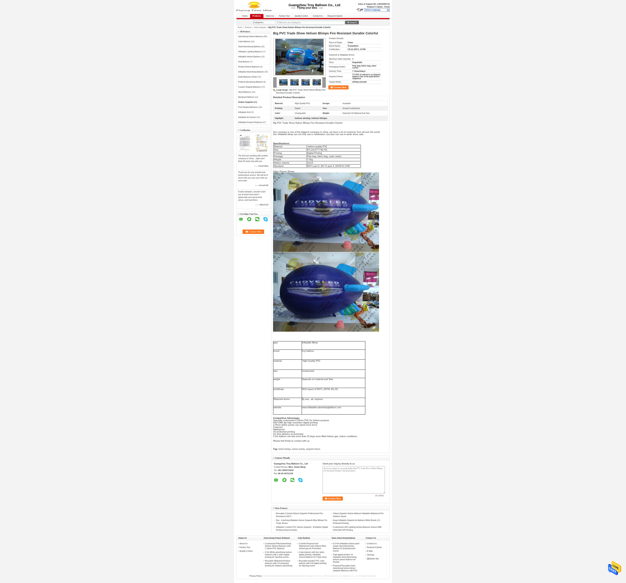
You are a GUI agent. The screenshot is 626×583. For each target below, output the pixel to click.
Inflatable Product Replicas (250, 122)
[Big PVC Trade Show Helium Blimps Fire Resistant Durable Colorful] (299, 57)
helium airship (298, 449)
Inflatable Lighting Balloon (249, 51)
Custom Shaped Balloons (249, 87)
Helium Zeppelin (260, 27)
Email (387, 7)
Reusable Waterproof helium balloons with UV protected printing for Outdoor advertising (278, 563)
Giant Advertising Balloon (249, 46)
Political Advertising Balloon (250, 82)
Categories (258, 22)
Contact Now (340, 87)
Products (257, 16)
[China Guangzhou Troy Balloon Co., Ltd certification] (245, 151)
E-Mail (370, 551)
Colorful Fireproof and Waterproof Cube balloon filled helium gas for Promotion (312, 546)
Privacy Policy (255, 576)
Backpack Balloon (246, 97)
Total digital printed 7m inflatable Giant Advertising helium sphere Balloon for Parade (345, 558)
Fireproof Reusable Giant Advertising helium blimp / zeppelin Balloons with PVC (345, 568)
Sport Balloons (244, 92)
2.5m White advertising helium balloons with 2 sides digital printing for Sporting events (278, 554)
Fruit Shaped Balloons (248, 107)
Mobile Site (374, 559)
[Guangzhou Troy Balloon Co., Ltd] (388, 10)
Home (245, 16)
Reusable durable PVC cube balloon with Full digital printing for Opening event (313, 563)
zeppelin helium (313, 449)
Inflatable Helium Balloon (249, 57)
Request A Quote (375, 7)
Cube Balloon (244, 41)
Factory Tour (284, 16)
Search (353, 22)
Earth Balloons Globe (247, 77)
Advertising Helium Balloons (250, 36)
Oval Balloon (244, 62)
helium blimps (284, 449)
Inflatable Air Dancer (247, 117)
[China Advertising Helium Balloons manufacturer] (254, 6)
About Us (270, 16)
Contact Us (318, 16)
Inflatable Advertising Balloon (251, 72)
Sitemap (370, 555)
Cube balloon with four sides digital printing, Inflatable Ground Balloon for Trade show (313, 554)
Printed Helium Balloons (249, 67)
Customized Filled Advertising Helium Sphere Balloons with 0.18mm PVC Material (278, 546)
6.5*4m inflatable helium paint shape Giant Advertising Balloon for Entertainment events (346, 547)
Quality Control (301, 16)
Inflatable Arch (244, 112)
